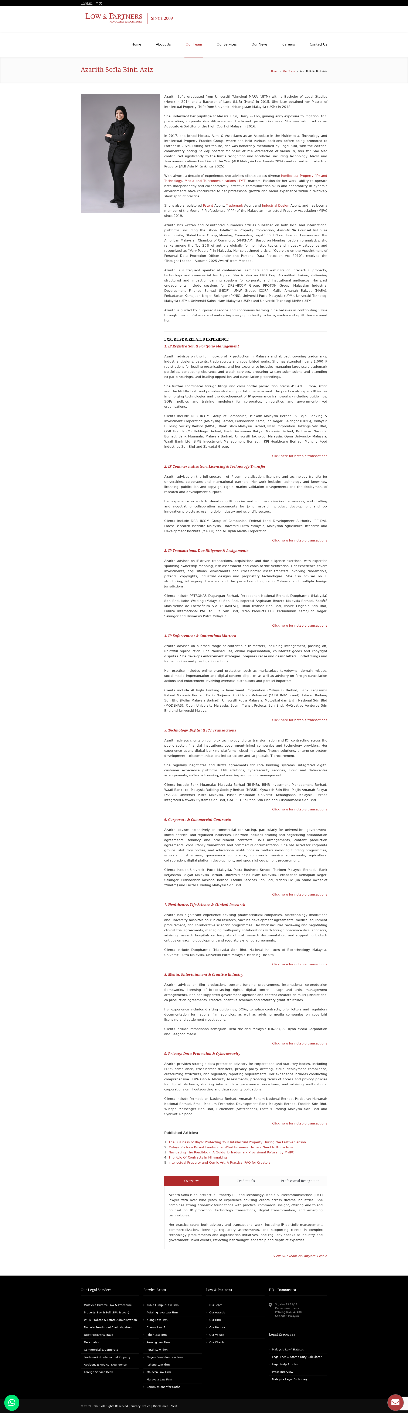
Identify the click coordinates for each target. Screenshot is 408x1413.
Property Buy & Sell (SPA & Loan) (106, 1312)
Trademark (234, 205)
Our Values (216, 1334)
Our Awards (217, 1312)
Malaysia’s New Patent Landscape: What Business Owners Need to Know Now (231, 1147)
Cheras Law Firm (158, 1327)
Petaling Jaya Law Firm (162, 1312)
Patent (208, 205)
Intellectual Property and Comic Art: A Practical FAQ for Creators (220, 1162)
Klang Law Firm (157, 1320)
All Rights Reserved (115, 1406)
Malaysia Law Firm (159, 1379)
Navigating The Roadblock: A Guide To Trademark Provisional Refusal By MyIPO (232, 1152)
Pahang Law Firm (158, 1364)
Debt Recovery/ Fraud (98, 1334)
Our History (217, 1327)
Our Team (289, 71)
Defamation (92, 1342)
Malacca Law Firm (159, 1372)
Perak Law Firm (157, 1349)
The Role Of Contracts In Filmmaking (198, 1157)
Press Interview (282, 1371)
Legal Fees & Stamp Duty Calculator (297, 1357)
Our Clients (217, 1342)
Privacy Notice (140, 1406)
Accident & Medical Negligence (105, 1364)
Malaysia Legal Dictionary (290, 1379)
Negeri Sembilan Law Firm (165, 1357)
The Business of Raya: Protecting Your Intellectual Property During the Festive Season (237, 1142)
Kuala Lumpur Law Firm (163, 1305)
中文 (99, 3)
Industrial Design (275, 205)
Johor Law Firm (157, 1334)
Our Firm (215, 1320)
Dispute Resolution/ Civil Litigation (108, 1327)
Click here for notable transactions (299, 456)
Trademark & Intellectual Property (107, 1357)
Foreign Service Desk (98, 1372)
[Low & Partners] (204, 19)
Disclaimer (160, 1406)
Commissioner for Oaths (163, 1387)
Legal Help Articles (285, 1364)
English (86, 3)
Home (274, 71)
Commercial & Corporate (101, 1349)
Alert (173, 1406)
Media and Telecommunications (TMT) (216, 181)
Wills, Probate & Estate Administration (110, 1320)
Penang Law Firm (158, 1342)
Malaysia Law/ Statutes (288, 1349)
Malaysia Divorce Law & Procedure (108, 1305)
